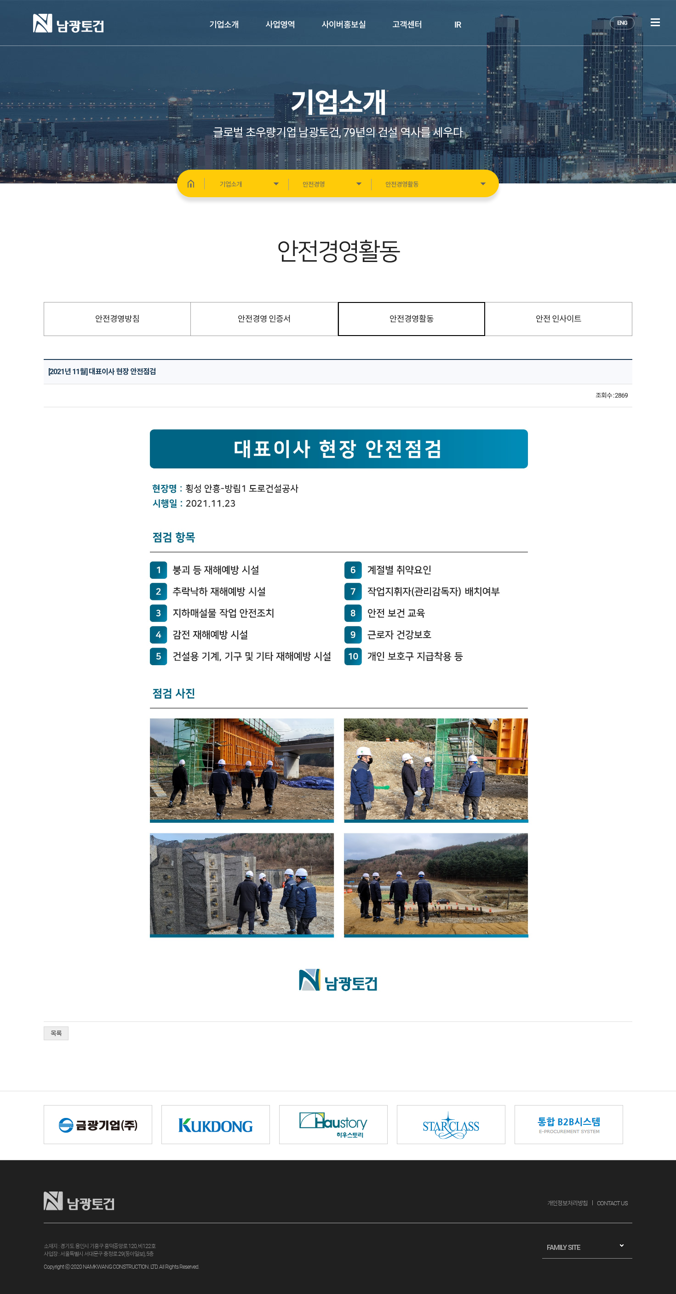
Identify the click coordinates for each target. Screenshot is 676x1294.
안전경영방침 (117, 319)
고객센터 (407, 24)
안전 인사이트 (558, 319)
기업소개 (224, 24)
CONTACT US (612, 1203)
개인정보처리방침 (567, 1203)
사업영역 (280, 24)
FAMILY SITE (563, 1247)
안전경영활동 (412, 319)
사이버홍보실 (343, 24)
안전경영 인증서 (264, 319)
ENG (622, 22)
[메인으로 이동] (191, 183)
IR (457, 24)
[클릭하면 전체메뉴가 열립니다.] (655, 22)
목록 (56, 1033)
